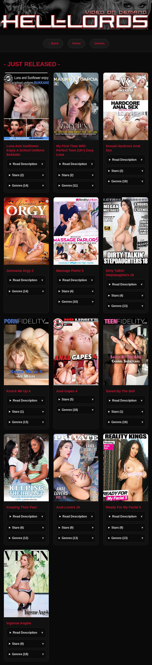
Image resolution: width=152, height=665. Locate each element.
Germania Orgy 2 (19, 271)
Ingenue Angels (18, 623)
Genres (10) (70, 301)
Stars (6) (18, 527)
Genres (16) (119, 181)
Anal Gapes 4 (66, 391)
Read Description (25, 164)
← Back (53, 43)
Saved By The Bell (120, 391)
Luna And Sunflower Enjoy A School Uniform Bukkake (25, 150)
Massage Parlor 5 (70, 271)
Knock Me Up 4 (18, 391)
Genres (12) (20, 538)
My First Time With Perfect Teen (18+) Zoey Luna (75, 150)
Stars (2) (18, 175)
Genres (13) (119, 306)
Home (76, 43)
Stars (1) (18, 411)
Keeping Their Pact (21, 507)
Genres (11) (70, 185)
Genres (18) (70, 409)
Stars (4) (67, 291)
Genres (99, 43)
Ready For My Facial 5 (123, 507)
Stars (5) (67, 399)
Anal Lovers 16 (68, 507)
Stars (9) (67, 527)
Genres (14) (20, 185)
